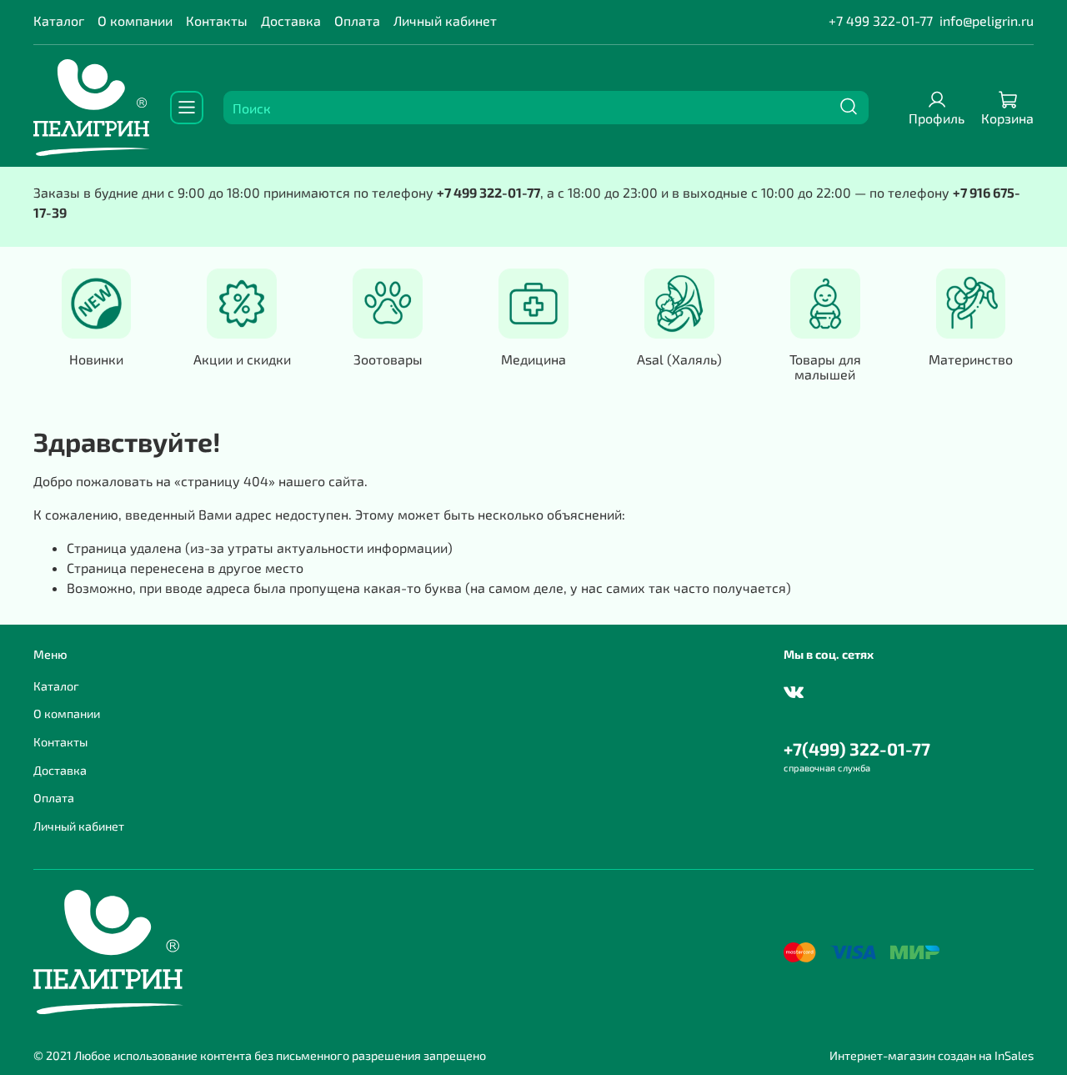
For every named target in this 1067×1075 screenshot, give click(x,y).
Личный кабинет (445, 20)
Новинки (96, 358)
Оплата (357, 20)
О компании (135, 20)
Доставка (291, 20)
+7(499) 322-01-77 (857, 748)
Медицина (533, 358)
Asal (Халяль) (679, 358)
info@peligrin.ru (986, 20)
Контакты (217, 20)
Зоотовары (388, 358)
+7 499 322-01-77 (881, 20)
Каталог (58, 20)
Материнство (971, 358)
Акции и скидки (242, 358)
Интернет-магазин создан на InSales (931, 1055)
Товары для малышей (825, 365)
